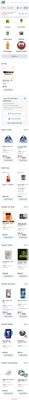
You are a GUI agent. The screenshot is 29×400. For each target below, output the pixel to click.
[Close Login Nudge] (26, 13)
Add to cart (8, 160)
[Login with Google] (19, 13)
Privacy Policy (14, 398)
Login (20, 7)
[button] (14, 13)
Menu (4, 8)
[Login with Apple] (23, 13)
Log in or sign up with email (14, 122)
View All (14, 56)
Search (11, 7)
